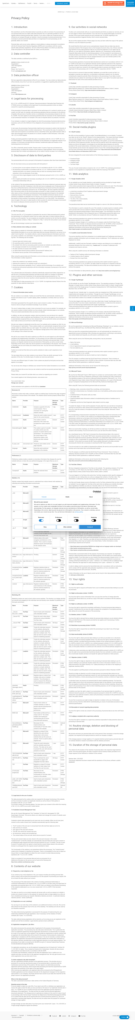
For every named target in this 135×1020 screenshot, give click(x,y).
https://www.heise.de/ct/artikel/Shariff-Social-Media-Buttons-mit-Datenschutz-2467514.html (95, 150)
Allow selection (67, 527)
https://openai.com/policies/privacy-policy (80, 548)
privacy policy (79, 512)
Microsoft (25, 493)
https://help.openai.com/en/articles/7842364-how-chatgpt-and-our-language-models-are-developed (95, 546)
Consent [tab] (44, 497)
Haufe (24, 407)
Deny (45, 527)
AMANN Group (61, 12)
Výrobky (13, 3)
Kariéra (42, 3)
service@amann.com (20, 71)
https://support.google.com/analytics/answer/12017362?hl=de (84, 229)
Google (25, 520)
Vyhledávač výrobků (62, 3)
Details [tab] (67, 497)
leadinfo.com (96, 245)
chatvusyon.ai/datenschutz (77, 575)
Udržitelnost (21, 3)
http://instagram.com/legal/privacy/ (94, 101)
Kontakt (132, 309)
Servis (35, 3)
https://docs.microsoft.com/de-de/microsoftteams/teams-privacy (85, 461)
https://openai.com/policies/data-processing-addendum (84, 550)
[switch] (58, 520)
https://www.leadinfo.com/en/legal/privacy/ (109, 271)
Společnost (5, 3)
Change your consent (17, 383)
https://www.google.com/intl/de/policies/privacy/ (81, 319)
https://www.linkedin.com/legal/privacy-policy (89, 112)
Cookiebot (42, 387)
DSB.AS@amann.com (20, 94)
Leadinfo (25, 567)
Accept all (90, 527)
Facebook (54, 1016)
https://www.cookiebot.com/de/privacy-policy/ (22, 862)
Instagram (73, 1016)
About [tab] (91, 497)
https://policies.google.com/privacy (86, 123)
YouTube (25, 612)
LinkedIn (64, 1016)
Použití (29, 3)
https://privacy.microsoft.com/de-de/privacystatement (82, 367)
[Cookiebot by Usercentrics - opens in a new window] (94, 492)
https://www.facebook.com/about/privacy (95, 90)
